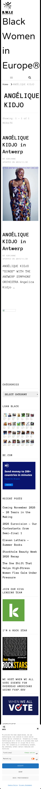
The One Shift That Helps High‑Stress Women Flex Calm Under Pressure (20, 570)
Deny (21, 772)
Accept (21, 766)
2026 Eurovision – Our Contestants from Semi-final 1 (20, 528)
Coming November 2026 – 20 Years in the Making (19, 512)
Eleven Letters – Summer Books (16, 542)
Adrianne (11, 159)
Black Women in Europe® (21, 44)
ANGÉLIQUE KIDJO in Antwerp (16, 144)
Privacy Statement (25, 785)
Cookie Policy (13, 785)
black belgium (11, 131)
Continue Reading (13, 294)
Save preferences (20, 778)
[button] (38, 729)
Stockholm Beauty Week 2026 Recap (20, 554)
